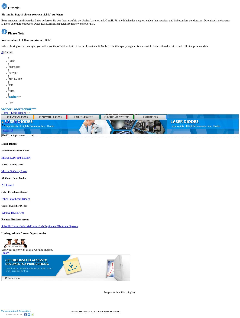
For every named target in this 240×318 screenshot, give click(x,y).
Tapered (5, 212)
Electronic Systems (67, 226)
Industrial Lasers (29, 226)
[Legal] (103, 311)
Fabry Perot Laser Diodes (15, 198)
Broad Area (17, 212)
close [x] (8, 130)
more (6, 252)
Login (7, 121)
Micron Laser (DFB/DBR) (16, 157)
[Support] (14, 73)
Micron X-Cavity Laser (14, 171)
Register (16, 121)
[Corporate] (15, 67)
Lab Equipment (48, 226)
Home (4, 112)
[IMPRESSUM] (76, 311)
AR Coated (7, 185)
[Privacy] (87, 311)
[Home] (13, 61)
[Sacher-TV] (15, 97)
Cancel (8, 52)
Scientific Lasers (10, 226)
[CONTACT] (116, 311)
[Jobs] (12, 85)
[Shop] (11, 103)
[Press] (12, 91)
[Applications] (16, 79)
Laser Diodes (18, 112)
